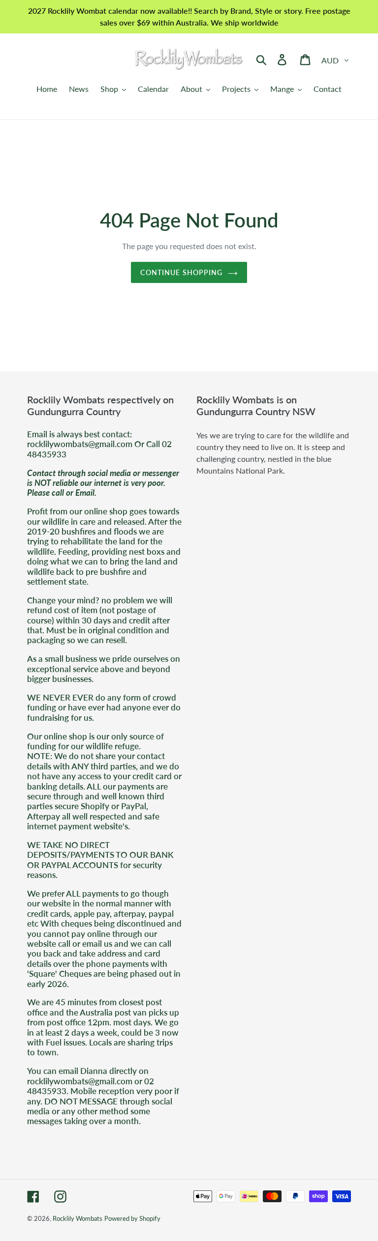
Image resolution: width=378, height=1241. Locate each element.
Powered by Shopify (132, 1218)
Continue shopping (181, 272)
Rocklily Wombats (77, 1218)
